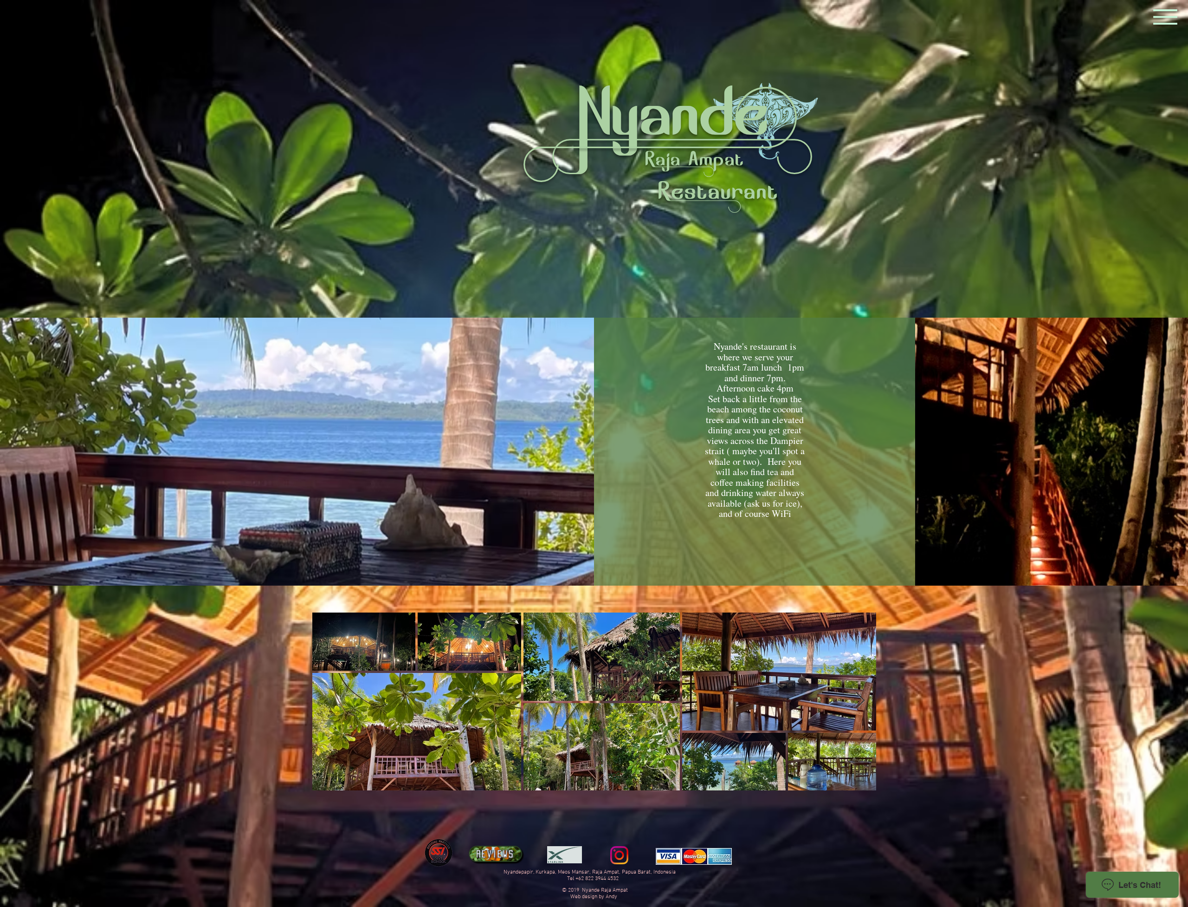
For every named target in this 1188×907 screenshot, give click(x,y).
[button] (1165, 17)
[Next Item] (860, 701)
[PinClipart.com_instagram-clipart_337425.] (619, 855)
